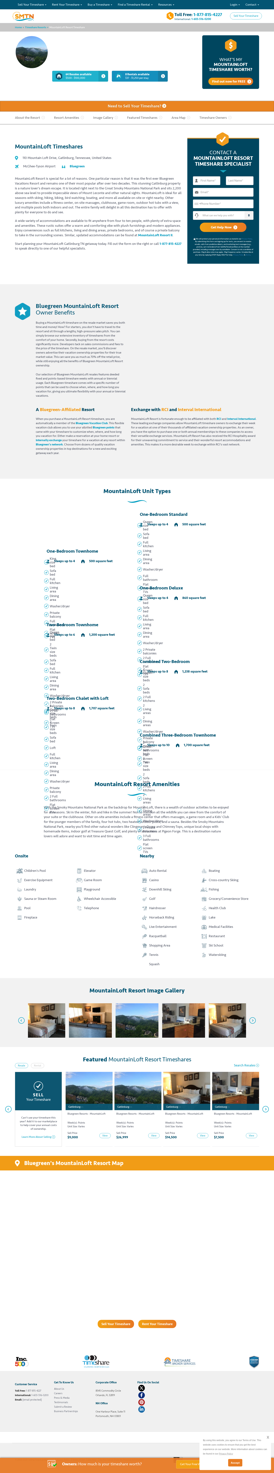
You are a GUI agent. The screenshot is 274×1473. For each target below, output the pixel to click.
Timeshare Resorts (35, 27)
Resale (21, 1065)
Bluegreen (77, 166)
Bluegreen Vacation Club (92, 423)
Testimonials (61, 1402)
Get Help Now (221, 227)
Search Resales (244, 1065)
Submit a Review (63, 1406)
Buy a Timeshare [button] (99, 5)
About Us (59, 1388)
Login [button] (234, 5)
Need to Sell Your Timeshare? (135, 106)
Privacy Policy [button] (226, 1453)
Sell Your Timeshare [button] (31, 5)
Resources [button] (165, 5)
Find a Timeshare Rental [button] (134, 5)
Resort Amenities (66, 118)
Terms (248, 255)
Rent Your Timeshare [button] (66, 5)
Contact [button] (251, 5)
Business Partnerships (66, 1411)
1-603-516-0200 (201, 19)
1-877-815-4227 (207, 14)
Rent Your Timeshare (157, 1324)
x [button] (268, 1437)
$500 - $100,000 (79, 76)
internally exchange (49, 440)
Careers (58, 1393)
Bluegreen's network (49, 444)
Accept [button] (235, 1462)
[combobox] (197, 204)
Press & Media (62, 1397)
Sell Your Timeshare (246, 16)
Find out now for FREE (228, 81)
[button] (227, 215)
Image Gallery (103, 118)
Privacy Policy (247, 239)
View (105, 1135)
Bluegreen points (103, 427)
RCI (219, 419)
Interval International (241, 419)
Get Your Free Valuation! (195, 1464)
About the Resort (27, 118)
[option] (44, 1020)
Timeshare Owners (213, 118)
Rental (37, 1065)
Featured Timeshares (142, 118)
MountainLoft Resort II (155, 235)
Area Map (178, 118)
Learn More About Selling (36, 1137)
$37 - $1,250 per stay (137, 76)
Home (18, 27)
